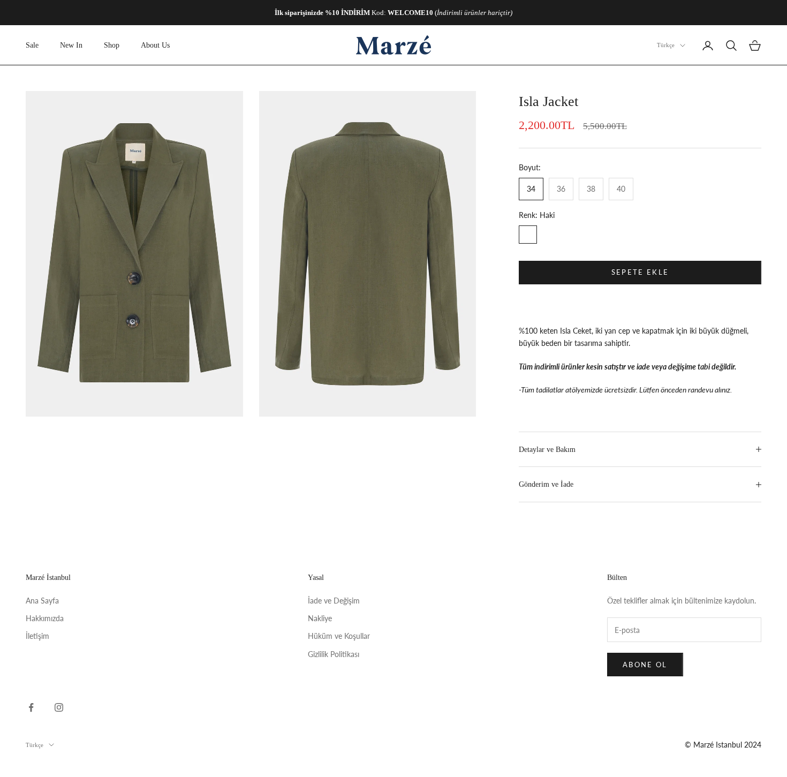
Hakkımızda (45, 618)
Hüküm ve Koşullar (339, 635)
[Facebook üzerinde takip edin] (31, 707)
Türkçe (666, 45)
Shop (111, 45)
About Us (155, 45)
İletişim (37, 635)
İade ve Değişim (334, 600)
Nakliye (320, 618)
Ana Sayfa (42, 600)
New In (71, 45)
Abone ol (645, 664)
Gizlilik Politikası (333, 654)
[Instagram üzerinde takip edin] (59, 707)
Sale (32, 45)
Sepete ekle (640, 272)
